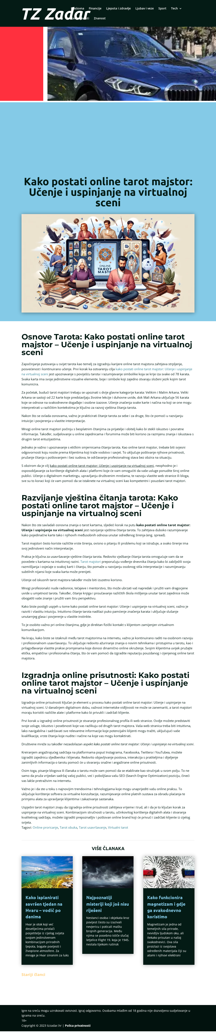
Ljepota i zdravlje (118, 8)
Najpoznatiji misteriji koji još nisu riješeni (107, 904)
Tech (174, 8)
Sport (162, 8)
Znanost (100, 18)
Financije (95, 8)
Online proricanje (45, 827)
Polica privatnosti (77, 1026)
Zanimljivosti (80, 18)
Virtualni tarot (118, 827)
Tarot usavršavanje (92, 827)
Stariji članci (33, 974)
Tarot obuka (68, 827)
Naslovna (77, 8)
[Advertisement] (108, 140)
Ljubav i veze (144, 8)
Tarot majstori (90, 561)
